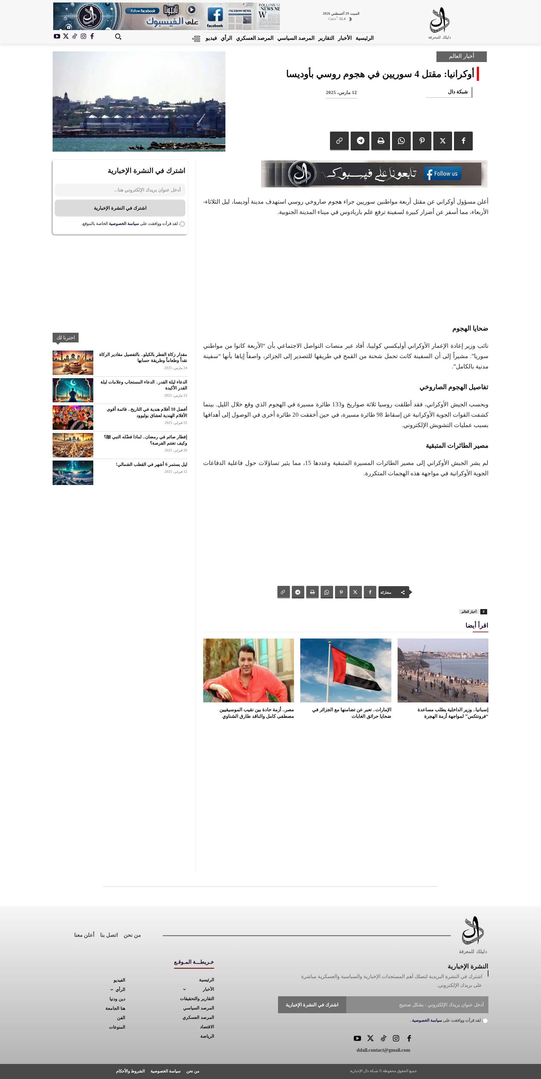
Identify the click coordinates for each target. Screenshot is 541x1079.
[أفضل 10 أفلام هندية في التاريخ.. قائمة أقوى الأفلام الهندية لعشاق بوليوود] (73, 417)
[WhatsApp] (401, 141)
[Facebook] (92, 36)
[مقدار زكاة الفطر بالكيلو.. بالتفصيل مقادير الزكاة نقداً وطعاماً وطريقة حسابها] (73, 363)
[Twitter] (370, 1039)
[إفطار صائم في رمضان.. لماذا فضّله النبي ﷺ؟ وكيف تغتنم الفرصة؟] (73, 445)
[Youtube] (57, 36)
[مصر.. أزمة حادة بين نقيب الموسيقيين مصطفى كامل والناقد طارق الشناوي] (248, 670)
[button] (118, 36)
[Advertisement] (345, 269)
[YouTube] (357, 1039)
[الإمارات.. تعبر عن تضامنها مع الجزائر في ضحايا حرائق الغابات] (345, 670)
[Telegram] (360, 141)
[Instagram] (83, 36)
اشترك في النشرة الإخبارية (120, 208)
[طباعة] (380, 141)
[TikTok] (74, 36)
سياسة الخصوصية (123, 223)
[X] (65, 36)
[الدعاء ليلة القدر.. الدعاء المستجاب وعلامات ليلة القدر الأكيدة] (73, 390)
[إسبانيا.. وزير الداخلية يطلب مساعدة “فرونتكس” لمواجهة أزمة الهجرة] (443, 670)
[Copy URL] (339, 141)
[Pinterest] (422, 141)
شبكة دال (458, 91)
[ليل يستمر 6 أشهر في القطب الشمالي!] (73, 473)
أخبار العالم (461, 56)
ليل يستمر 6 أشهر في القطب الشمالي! (151, 464)
